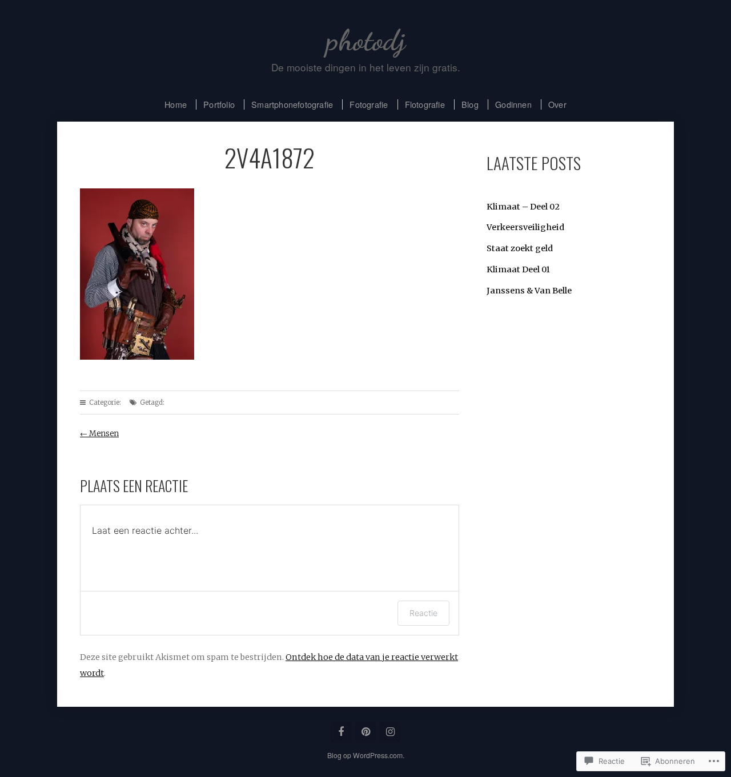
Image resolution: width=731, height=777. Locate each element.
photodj (365, 40)
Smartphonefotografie (292, 104)
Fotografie (369, 104)
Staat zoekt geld (520, 248)
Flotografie (425, 104)
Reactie (423, 613)
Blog (470, 104)
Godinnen (513, 104)
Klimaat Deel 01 (518, 269)
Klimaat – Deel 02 (523, 207)
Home (175, 104)
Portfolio (219, 104)
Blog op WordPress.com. (365, 755)
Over (557, 104)
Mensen (99, 433)
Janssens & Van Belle (529, 290)
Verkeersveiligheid (525, 227)
